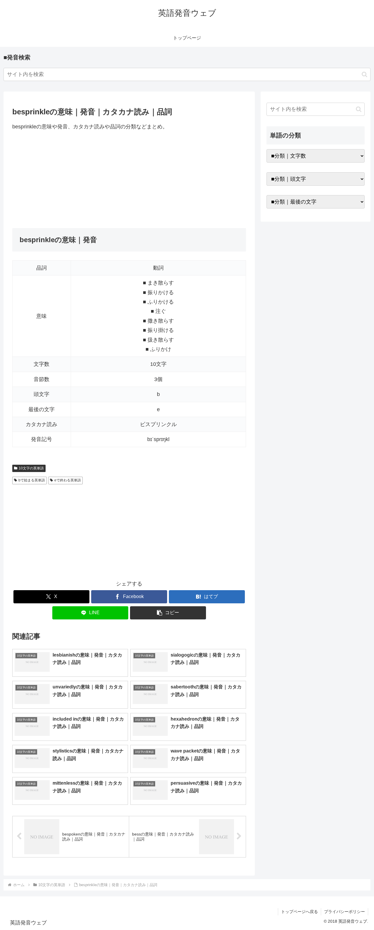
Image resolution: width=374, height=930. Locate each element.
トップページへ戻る (299, 911)
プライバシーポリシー (344, 911)
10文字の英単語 (31, 468)
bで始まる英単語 (31, 480)
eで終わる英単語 (67, 480)
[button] (364, 74)
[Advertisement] (129, 180)
